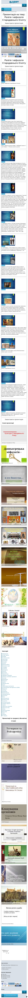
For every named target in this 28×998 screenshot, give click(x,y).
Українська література (7, 706)
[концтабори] (14, 773)
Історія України (6, 655)
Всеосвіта (5, 978)
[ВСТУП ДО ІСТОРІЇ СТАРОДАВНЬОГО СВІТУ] (14, 556)
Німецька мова (6, 683)
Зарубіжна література (7, 675)
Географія (5, 667)
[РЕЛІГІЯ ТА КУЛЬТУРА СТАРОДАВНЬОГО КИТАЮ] (14, 536)
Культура (4, 678)
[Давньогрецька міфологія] (14, 454)
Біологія (4, 663)
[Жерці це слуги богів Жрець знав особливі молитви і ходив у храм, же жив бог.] (8, 343)
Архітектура (5, 659)
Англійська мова (6, 657)
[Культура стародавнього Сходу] (14, 638)
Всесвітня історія (6, 665)
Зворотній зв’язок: (10, 965)
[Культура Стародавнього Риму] (14, 434)
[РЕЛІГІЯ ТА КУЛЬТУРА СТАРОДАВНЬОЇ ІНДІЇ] (14, 516)
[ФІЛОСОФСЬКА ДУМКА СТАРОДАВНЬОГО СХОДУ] (14, 577)
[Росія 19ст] (14, 834)
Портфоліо (5, 691)
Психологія (5, 695)
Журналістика (5, 674)
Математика (5, 679)
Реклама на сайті (6, 976)
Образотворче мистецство (8, 686)
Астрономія (5, 660)
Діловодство (5, 669)
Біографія (5, 661)
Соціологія (5, 700)
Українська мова (6, 707)
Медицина (5, 680)
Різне (4, 696)
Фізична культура (6, 710)
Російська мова (6, 699)
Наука (4, 684)
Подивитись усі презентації (5, 951)
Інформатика (5, 653)
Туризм (4, 704)
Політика (4, 690)
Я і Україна (5, 715)
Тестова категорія (6, 702)
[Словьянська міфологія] (14, 597)
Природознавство (6, 694)
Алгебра (4, 656)
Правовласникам (6, 975)
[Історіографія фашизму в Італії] (14, 854)
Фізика (4, 709)
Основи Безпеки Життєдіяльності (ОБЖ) (11, 687)
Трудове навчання (6, 703)
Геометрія (5, 668)
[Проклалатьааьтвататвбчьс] (14, 915)
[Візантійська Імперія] (14, 793)
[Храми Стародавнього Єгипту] (8, 361)
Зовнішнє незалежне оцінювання (10, 676)
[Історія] (14, 874)
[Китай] (14, 752)
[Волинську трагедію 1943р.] (14, 935)
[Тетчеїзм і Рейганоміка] (14, 732)
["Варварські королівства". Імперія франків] (14, 895)
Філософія (5, 711)
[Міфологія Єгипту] (14, 475)
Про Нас (4, 974)
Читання (4, 714)
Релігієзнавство (6, 698)
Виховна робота (6, 664)
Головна (2, 11)
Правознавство (6, 692)
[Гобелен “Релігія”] (14, 617)
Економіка (5, 672)
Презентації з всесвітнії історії (10, 11)
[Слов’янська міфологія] (14, 495)
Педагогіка (5, 688)
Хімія (4, 713)
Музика (4, 682)
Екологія (4, 671)
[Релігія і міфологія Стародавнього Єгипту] (8, 75)
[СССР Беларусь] (14, 813)
